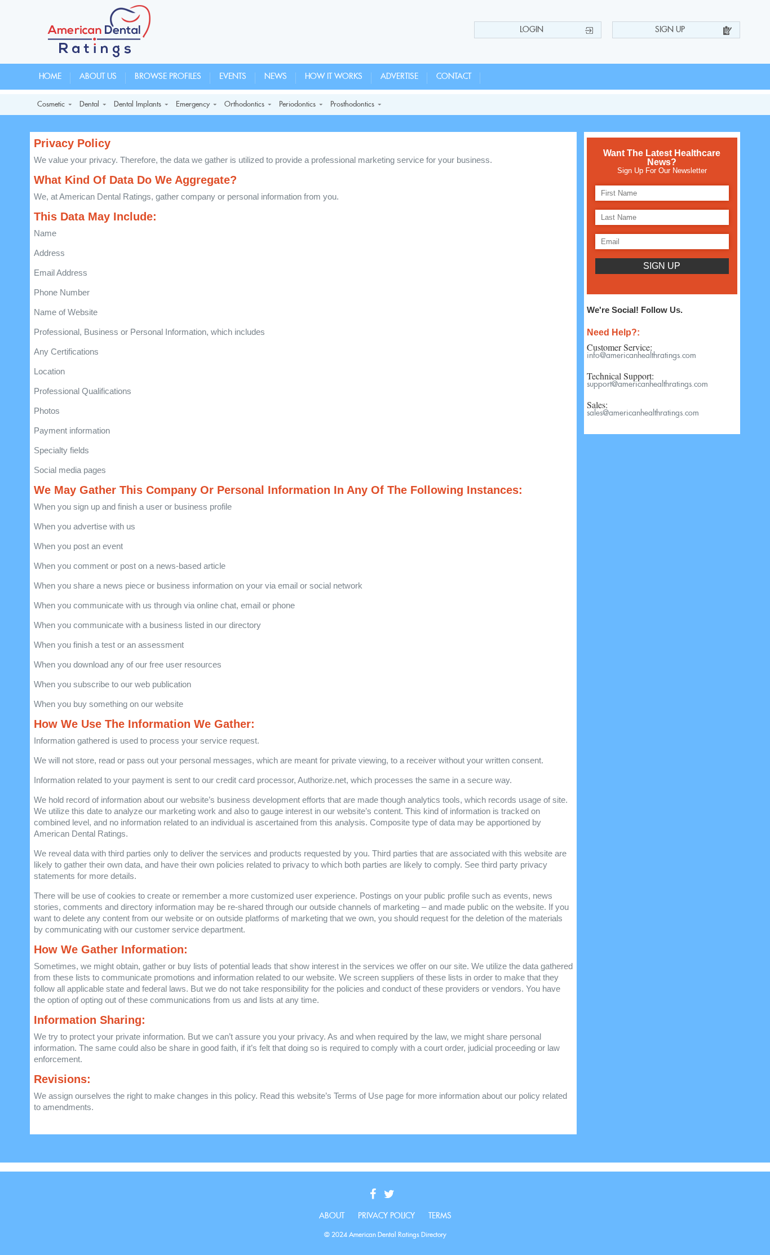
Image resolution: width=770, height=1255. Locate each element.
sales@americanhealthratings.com (643, 413)
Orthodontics (244, 104)
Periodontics (297, 104)
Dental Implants (137, 104)
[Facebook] (376, 1195)
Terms (440, 1216)
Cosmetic (51, 104)
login (531, 30)
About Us (98, 77)
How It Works (333, 77)
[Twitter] (392, 1195)
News (275, 77)
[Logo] (99, 54)
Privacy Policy (386, 1216)
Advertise (399, 77)
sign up (670, 30)
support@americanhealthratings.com (647, 384)
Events (232, 77)
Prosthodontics (352, 104)
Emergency (193, 104)
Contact (453, 77)
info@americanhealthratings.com (641, 356)
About (331, 1216)
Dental (89, 104)
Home (50, 77)
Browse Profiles (168, 77)
